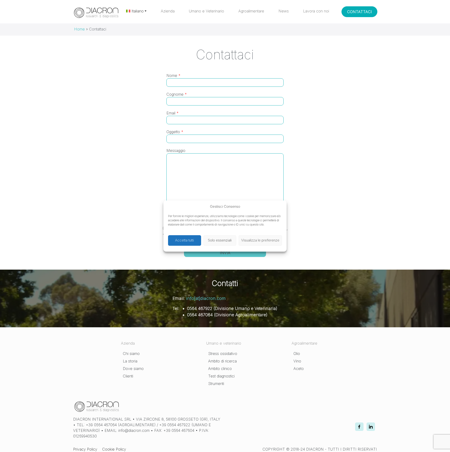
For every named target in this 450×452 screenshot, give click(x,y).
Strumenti (216, 383)
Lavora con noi (316, 11)
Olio (296, 353)
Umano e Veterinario (206, 11)
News (283, 11)
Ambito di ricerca (222, 361)
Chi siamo (131, 353)
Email (172, 113)
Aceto (298, 368)
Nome (173, 75)
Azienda (168, 11)
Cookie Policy (114, 449)
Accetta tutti (184, 240)
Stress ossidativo (222, 353)
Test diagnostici (221, 376)
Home (79, 29)
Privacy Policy (85, 449)
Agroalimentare (251, 11)
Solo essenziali (220, 240)
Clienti (128, 376)
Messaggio (175, 150)
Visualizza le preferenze (260, 240)
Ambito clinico (220, 368)
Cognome (176, 94)
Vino (297, 361)
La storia (130, 361)
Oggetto (174, 131)
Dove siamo (133, 368)
